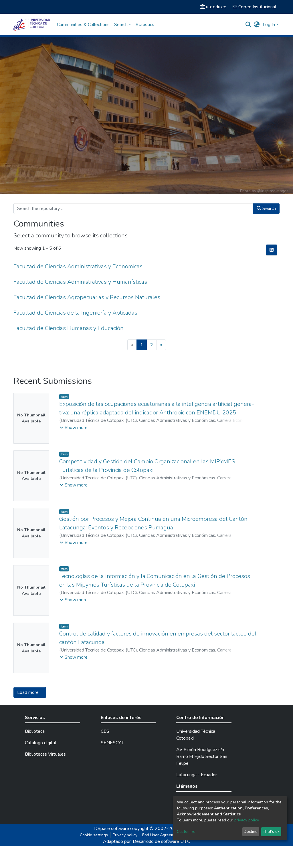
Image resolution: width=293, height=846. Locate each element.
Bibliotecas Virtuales (45, 754)
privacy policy (246, 820)
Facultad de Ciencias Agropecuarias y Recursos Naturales (86, 297)
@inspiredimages (272, 191)
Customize (186, 831)
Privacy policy (125, 835)
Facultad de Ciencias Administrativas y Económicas (77, 266)
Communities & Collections (83, 24)
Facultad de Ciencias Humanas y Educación (68, 328)
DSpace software (111, 828)
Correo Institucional (257, 7)
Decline (251, 831)
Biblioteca (35, 731)
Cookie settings (94, 835)
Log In (269, 24)
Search (268, 208)
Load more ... (29, 692)
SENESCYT (112, 743)
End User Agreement (161, 835)
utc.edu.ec (216, 7)
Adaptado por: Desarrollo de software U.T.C (146, 841)
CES (105, 731)
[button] (257, 24)
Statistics (145, 24)
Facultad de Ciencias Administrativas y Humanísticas (80, 282)
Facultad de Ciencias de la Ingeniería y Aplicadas (75, 313)
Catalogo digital (40, 743)
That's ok (271, 831)
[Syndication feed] (271, 250)
